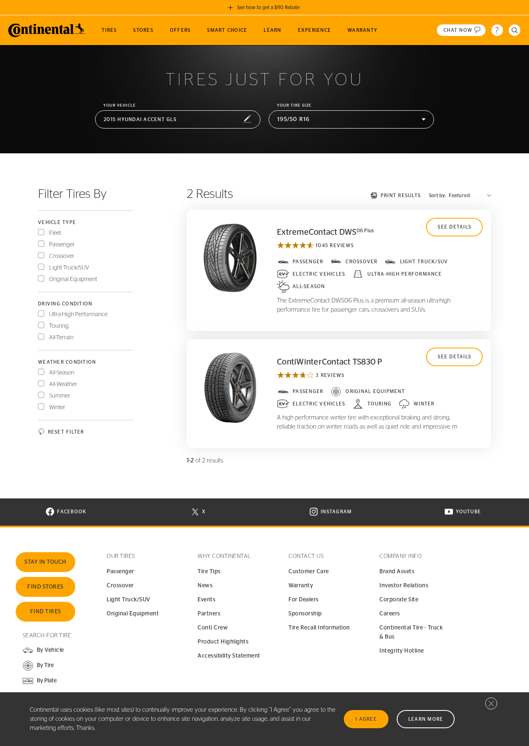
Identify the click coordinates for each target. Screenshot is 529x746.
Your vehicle (119, 105)
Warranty (300, 586)
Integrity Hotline (401, 651)
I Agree (366, 719)
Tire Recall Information (319, 628)
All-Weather (63, 384)
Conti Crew (213, 628)
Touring (59, 326)
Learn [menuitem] (272, 30)
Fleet (55, 233)
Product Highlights (223, 642)
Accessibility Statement (229, 656)
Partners (209, 614)
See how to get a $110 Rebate (268, 7)
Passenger (62, 245)
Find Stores (45, 587)
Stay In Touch (45, 562)
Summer (59, 396)
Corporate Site (398, 600)
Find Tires (45, 612)
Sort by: (437, 195)
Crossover (61, 256)
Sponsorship (305, 614)
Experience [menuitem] (314, 30)
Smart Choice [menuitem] (227, 30)
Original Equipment (73, 279)
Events (206, 600)
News (205, 586)
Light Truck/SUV (69, 268)
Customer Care (308, 571)
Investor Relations (403, 586)
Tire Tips (209, 571)
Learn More (425, 719)
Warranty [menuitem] (362, 30)
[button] (178, 119)
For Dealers (303, 600)
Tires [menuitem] (109, 30)
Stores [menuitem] (143, 30)
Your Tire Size (294, 105)
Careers (389, 614)
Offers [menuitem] (180, 30)
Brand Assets (396, 571)
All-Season (61, 373)
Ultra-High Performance (78, 314)
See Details (454, 226)
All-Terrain (61, 338)
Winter (57, 407)
